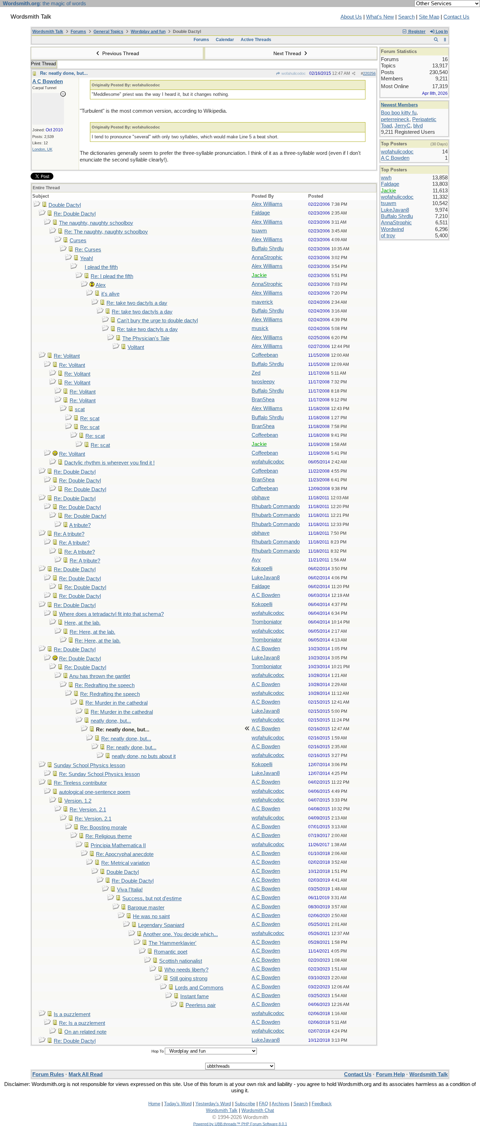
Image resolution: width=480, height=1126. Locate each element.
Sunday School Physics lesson (89, 765)
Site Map (429, 17)
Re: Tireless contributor (80, 783)
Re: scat (89, 418)
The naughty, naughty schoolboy (96, 223)
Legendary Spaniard (161, 925)
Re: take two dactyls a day (136, 303)
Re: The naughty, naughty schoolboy (106, 232)
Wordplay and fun (148, 31)
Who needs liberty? (186, 970)
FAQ (263, 1103)
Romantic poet (170, 952)
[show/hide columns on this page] (445, 39)
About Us (351, 17)
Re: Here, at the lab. (92, 632)
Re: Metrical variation (125, 863)
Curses (78, 240)
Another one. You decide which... (180, 934)
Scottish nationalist (180, 961)
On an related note (85, 1032)
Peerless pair (201, 1005)
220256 (369, 73)
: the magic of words (44, 3)
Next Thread (288, 53)
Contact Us (456, 17)
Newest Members (399, 104)
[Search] (436, 40)
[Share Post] (353, 73)
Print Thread (43, 63)
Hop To (157, 1051)
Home (154, 1103)
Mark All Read (86, 1074)
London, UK (42, 149)
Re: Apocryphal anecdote (125, 854)
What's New (380, 17)
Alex (101, 285)
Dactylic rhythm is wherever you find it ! (109, 463)
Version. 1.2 (77, 801)
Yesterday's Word (213, 1103)
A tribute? (80, 525)
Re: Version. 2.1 (88, 809)
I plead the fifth (101, 267)
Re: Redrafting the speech (105, 685)
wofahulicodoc (293, 73)
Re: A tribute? (69, 534)
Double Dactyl (64, 205)
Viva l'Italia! (130, 890)
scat (80, 409)
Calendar (225, 39)
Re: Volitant (67, 356)
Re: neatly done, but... (64, 73)
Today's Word (178, 1103)
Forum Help (390, 1074)
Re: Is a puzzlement (82, 1023)
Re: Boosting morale (103, 827)
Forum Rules (48, 1074)
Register (416, 31)
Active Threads (256, 39)
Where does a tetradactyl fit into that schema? (111, 614)
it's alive (110, 294)
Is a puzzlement (72, 1014)
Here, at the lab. (82, 623)
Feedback (322, 1103)
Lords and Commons (199, 987)
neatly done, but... (111, 721)
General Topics (108, 31)
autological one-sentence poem (94, 792)
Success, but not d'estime (152, 898)
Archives (281, 1103)
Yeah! (86, 258)
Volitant (136, 347)
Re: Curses (88, 249)
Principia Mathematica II (118, 845)
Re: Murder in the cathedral (116, 703)
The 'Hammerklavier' (172, 943)
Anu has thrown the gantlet (99, 676)
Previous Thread (120, 53)
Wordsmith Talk (47, 31)
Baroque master (146, 907)
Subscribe (245, 1103)
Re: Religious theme (108, 836)
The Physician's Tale (145, 338)
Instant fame (194, 996)
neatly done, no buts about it (144, 756)
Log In (441, 31)
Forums (78, 31)
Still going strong (188, 978)
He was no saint (151, 916)
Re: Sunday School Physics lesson (99, 774)
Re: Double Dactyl (75, 214)
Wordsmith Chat (257, 1110)
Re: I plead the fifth (112, 276)
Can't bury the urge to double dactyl (157, 320)
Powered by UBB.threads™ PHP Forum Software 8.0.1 (240, 1124)
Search (406, 17)
